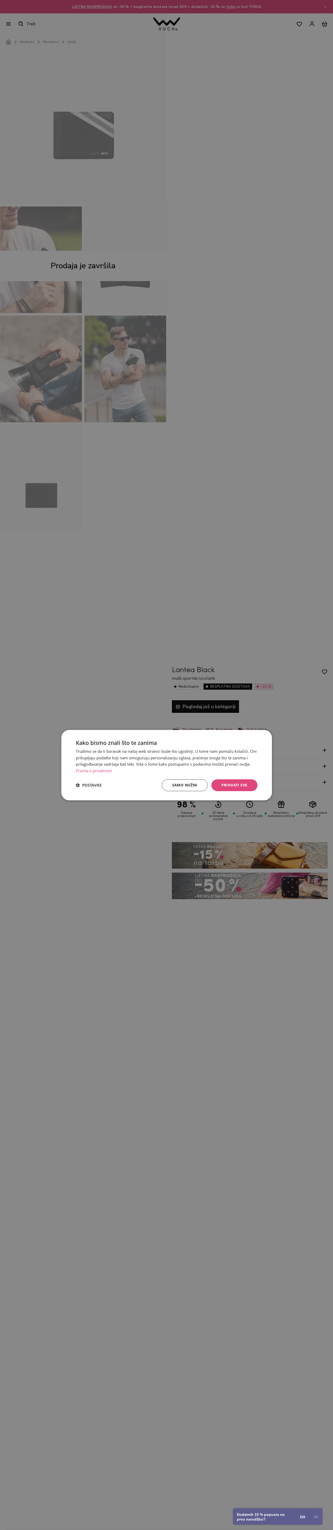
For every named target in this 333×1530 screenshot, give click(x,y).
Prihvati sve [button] (234, 784)
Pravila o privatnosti (94, 770)
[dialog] (166, 765)
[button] (89, 785)
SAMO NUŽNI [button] (184, 784)
